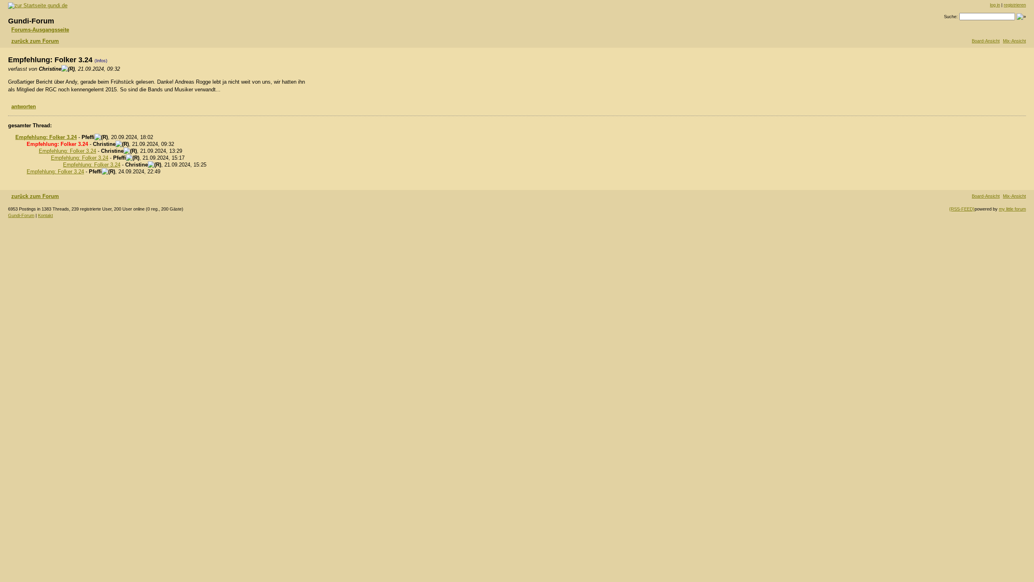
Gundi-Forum (21, 215)
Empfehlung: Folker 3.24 (46, 137)
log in (995, 4)
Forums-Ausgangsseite (40, 30)
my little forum (1012, 209)
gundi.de (56, 5)
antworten (23, 106)
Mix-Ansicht (1014, 40)
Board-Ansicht (986, 40)
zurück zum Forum (35, 41)
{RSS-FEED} (962, 209)
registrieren (1015, 4)
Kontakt (45, 215)
